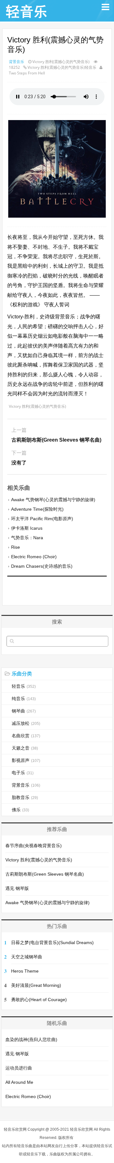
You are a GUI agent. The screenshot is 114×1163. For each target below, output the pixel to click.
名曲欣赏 (26, 735)
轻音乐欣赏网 (15, 1129)
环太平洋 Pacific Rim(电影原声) (42, 518)
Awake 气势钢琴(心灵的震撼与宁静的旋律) (53, 499)
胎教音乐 (25, 797)
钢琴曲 (24, 710)
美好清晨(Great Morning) (36, 985)
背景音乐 (16, 61)
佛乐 (20, 809)
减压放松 (26, 723)
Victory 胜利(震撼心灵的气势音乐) (38, 859)
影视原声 (26, 760)
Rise (15, 547)
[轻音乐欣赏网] (26, 18)
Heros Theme (25, 971)
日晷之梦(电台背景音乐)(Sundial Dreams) (52, 942)
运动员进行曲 (18, 1067)
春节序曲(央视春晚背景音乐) (33, 845)
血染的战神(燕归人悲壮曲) (31, 1039)
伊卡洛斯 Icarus (26, 528)
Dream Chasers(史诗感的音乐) (42, 566)
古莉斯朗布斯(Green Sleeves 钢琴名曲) (44, 874)
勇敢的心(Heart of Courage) (39, 999)
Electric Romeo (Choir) (34, 556)
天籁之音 (25, 748)
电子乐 (23, 772)
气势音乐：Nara (27, 537)
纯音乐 (24, 698)
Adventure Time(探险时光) (37, 509)
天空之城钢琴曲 (26, 956)
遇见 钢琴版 (17, 888)
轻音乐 (24, 686)
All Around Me (19, 1082)
